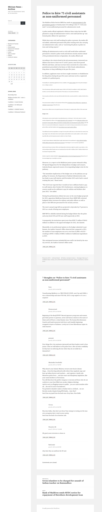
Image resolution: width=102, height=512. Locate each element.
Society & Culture (12, 57)
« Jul (11, 84)
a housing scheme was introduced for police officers (73, 122)
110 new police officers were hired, (54, 122)
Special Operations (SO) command (65, 120)
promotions (80, 259)
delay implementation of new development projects (70, 156)
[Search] (23, 23)
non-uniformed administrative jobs (64, 259)
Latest (9, 52)
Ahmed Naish (56, 258)
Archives (10, 31)
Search (10, 20)
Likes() (45, 246)
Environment (11, 47)
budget (80, 258)
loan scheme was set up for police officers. (68, 127)
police (75, 259)
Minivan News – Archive (15, 8)
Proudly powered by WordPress (50, 508)
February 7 (85, 258)
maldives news (46, 259)
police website (72, 82)
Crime (9, 45)
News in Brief (11, 54)
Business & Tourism (13, 44)
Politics (10, 55)
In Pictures (11, 50)
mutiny (52, 259)
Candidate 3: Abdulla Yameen (16, 109)
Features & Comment (13, 49)
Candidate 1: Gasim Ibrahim (15, 102)
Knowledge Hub (12, 95)
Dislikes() (52, 246)
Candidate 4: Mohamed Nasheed (16, 112)
